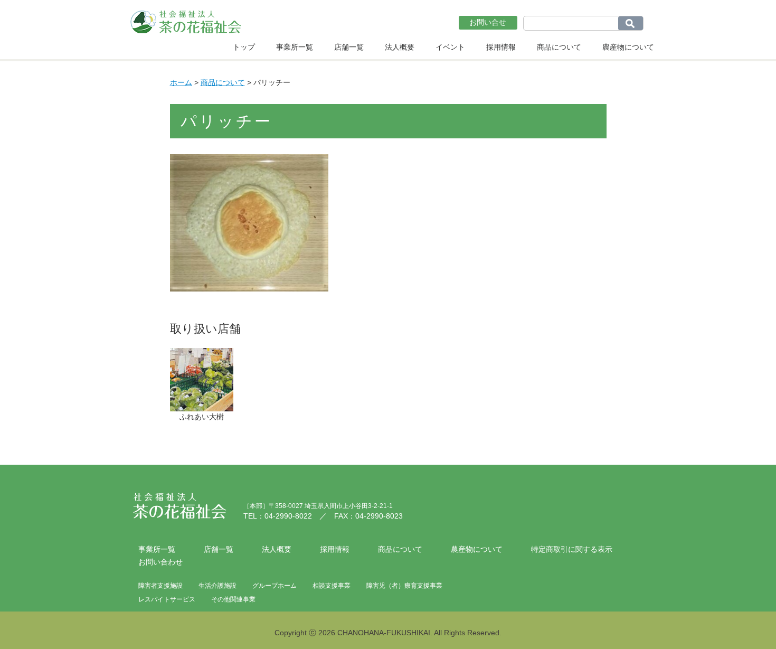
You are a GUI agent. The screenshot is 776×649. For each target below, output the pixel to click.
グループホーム (274, 585)
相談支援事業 (332, 585)
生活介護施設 (217, 585)
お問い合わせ (160, 562)
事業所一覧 (294, 47)
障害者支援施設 (160, 585)
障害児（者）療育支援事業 (404, 585)
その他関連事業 (233, 599)
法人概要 (399, 47)
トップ (244, 47)
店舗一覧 (349, 47)
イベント (450, 47)
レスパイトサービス (166, 599)
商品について (559, 47)
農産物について (628, 47)
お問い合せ (487, 22)
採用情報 (501, 47)
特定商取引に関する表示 (571, 549)
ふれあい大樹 (201, 416)
